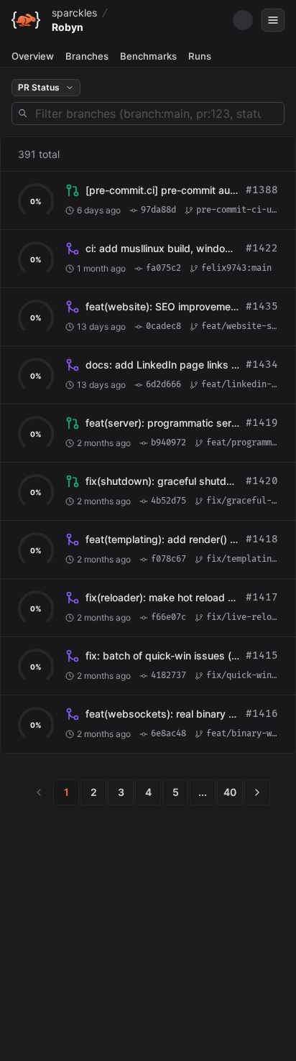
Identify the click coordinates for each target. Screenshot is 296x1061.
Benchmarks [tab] (148, 56)
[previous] (39, 792)
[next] (257, 792)
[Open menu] (273, 20)
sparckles (74, 12)
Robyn (67, 27)
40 (229, 792)
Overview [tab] (32, 56)
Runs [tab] (199, 56)
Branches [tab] (86, 56)
